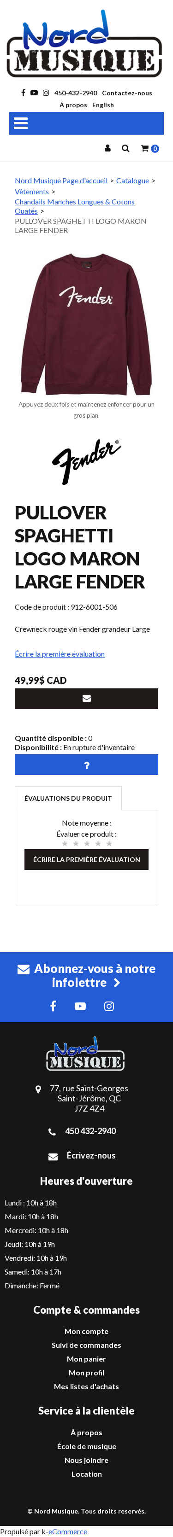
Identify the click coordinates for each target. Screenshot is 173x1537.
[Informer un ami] (86, 698)
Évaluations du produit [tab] (68, 798)
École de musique (86, 1446)
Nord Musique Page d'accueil (61, 180)
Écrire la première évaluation (60, 653)
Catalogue (132, 180)
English (103, 105)
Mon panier (86, 1358)
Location (87, 1473)
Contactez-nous (127, 93)
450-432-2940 (75, 93)
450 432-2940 (90, 1131)
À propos (73, 105)
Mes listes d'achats (86, 1386)
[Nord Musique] (86, 43)
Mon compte (86, 1331)
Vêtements (32, 191)
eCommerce (67, 1531)
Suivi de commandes (86, 1344)
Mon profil (86, 1372)
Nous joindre (86, 1459)
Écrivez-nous (91, 1155)
